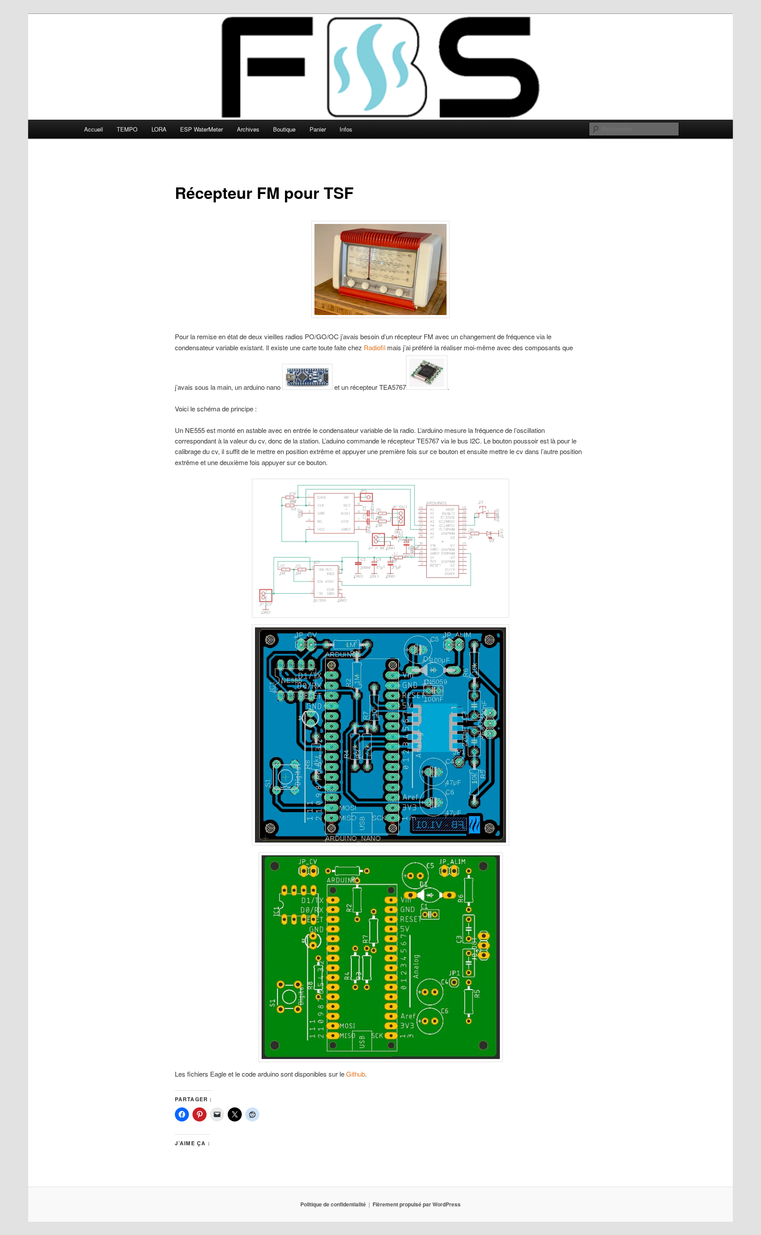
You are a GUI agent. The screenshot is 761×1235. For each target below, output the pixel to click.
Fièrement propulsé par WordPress (417, 1204)
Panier (318, 129)
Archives (248, 129)
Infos (346, 129)
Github (355, 1073)
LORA (158, 129)
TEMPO (127, 129)
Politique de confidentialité (333, 1204)
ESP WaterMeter (201, 129)
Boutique (284, 129)
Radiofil (374, 347)
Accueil (93, 129)
